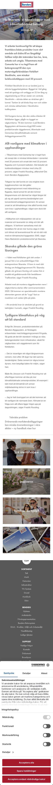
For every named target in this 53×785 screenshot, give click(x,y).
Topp (26, 561)
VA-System (26, 588)
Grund (26, 592)
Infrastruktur (26, 584)
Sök (48, 4)
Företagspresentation (26, 619)
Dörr (27, 600)
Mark (26, 577)
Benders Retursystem (26, 623)
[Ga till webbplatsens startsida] (26, 5)
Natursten (26, 581)
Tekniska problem (18, 417)
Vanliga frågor (26, 645)
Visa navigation (5, 4)
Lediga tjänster (26, 634)
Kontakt (26, 649)
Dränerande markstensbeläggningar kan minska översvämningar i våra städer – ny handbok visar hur (24, 425)
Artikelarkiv (26, 615)
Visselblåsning (26, 631)
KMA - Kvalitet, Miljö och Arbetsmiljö (26, 627)
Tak (26, 573)
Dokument (26, 653)
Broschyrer (26, 657)
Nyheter (26, 611)
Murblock (26, 596)
